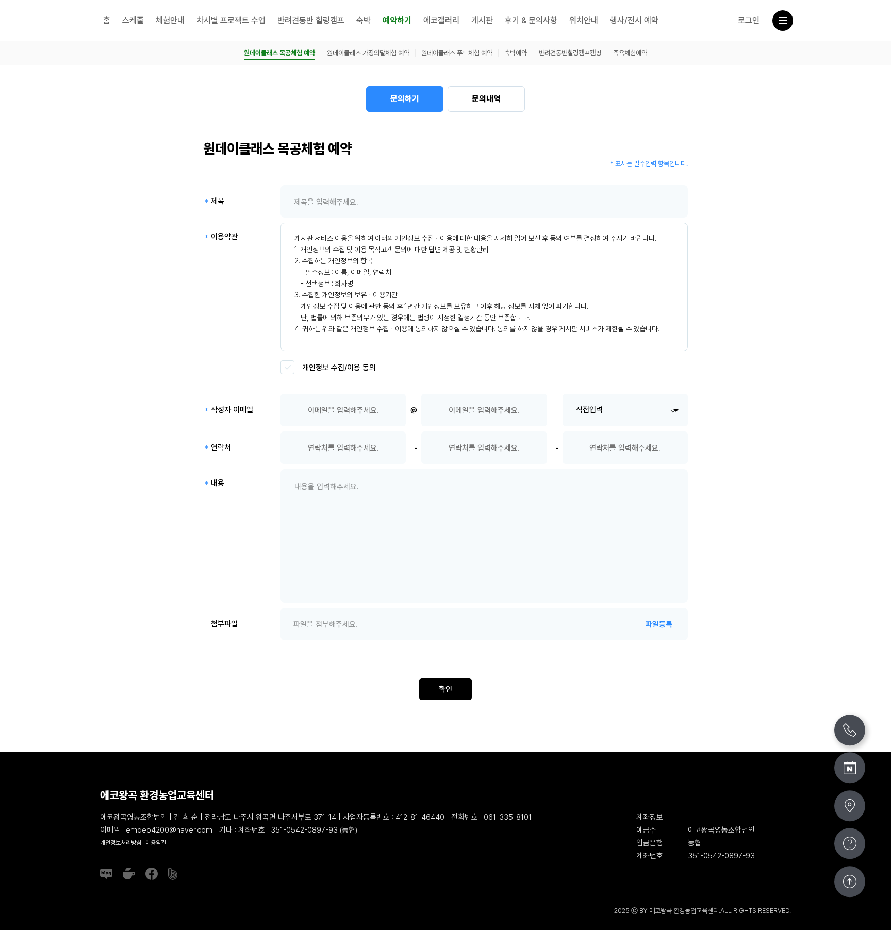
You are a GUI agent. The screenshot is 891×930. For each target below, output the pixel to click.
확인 (445, 689)
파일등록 (659, 624)
